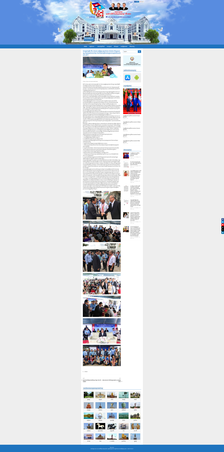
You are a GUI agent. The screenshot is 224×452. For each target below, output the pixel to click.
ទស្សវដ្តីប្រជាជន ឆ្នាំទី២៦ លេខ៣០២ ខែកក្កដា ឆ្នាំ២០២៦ (131, 116)
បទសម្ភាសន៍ (109, 46)
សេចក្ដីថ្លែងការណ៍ (124, 46)
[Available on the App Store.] (127, 77)
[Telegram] (222, 222)
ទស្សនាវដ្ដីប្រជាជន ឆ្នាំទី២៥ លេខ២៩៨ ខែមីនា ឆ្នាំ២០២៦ (131, 141)
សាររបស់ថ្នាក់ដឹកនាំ (101, 46)
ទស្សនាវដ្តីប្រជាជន (127, 86)
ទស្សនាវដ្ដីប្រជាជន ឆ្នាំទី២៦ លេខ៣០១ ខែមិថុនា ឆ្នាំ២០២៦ (132, 123)
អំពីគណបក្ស (132, 46)
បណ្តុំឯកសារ (91, 46)
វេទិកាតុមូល (116, 46)
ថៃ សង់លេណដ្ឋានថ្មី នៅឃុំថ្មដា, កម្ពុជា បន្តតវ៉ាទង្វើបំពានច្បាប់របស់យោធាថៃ (135, 163)
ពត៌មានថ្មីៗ (86, 371)
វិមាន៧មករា (88, 38)
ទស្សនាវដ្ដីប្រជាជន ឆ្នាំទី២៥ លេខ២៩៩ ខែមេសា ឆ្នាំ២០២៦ (132, 135)
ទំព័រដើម (85, 46)
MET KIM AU (96, 81)
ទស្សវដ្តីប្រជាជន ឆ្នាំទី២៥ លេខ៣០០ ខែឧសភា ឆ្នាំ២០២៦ (131, 129)
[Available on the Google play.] (136, 77)
